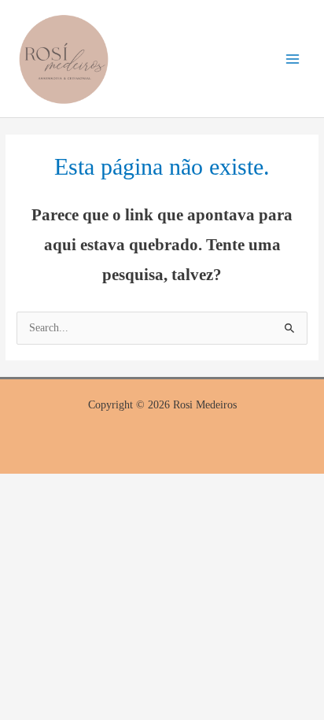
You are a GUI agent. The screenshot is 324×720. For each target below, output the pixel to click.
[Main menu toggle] (293, 58)
